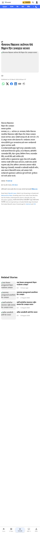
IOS (35, 204)
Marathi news (12, 193)
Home (3, 531)
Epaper (5, 7)
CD (2, 75)
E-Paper (11, 531)
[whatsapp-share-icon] (3, 85)
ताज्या (11, 7)
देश (17, 7)
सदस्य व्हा (9, 181)
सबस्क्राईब (27, 2)
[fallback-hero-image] (8, 286)
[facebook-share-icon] (11, 85)
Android (28, 204)
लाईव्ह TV (29, 531)
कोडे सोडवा (15, 185)
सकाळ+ (36, 531)
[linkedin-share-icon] (15, 85)
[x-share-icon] (7, 85)
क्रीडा (28, 7)
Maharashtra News (7, 195)
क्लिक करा (34, 189)
